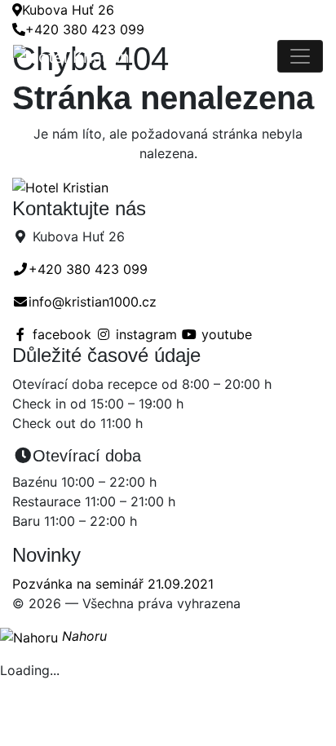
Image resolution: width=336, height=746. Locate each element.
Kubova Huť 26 (68, 10)
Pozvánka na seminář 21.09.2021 (113, 584)
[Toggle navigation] (300, 56)
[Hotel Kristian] (145, 56)
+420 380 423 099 (84, 29)
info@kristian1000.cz (93, 302)
